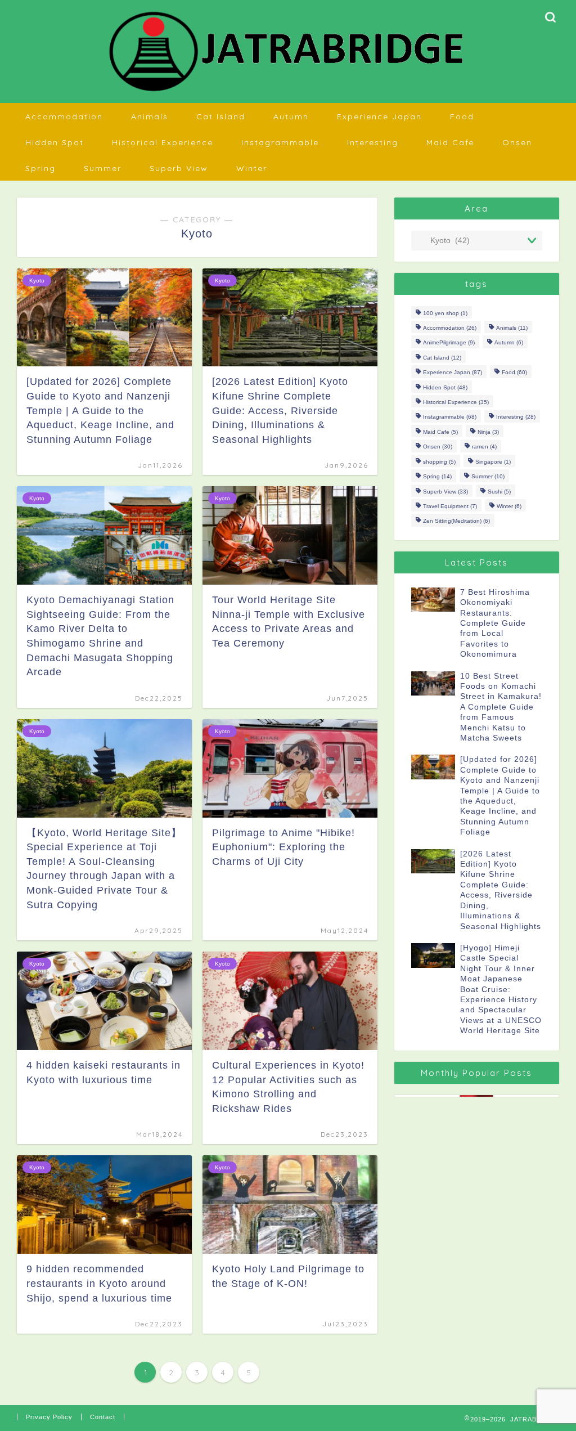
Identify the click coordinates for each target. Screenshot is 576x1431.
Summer (103, 168)
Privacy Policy (49, 1417)
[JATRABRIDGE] (287, 92)
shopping (439, 462)
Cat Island (220, 116)
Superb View (179, 168)
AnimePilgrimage (449, 343)
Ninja (488, 432)
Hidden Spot (54, 142)
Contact (102, 1417)
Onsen (517, 142)
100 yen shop (445, 313)
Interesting (372, 142)
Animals (149, 116)
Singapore (493, 462)
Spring (40, 168)
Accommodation (64, 116)
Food (462, 116)
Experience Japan (379, 116)
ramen (484, 447)
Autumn (291, 116)
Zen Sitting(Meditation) (456, 521)
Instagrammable (280, 142)
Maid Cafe (450, 142)
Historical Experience (162, 142)
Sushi (499, 491)
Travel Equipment (450, 506)
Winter (251, 168)
